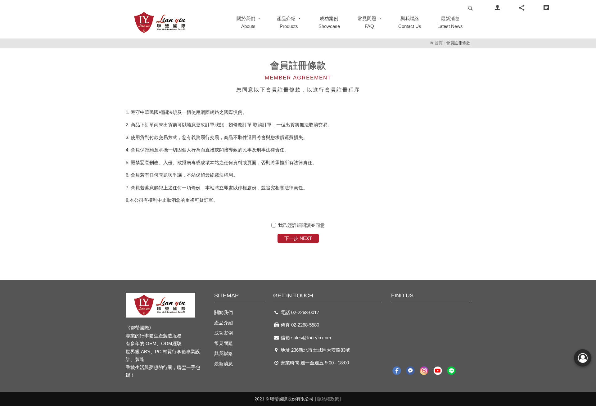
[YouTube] (437, 370)
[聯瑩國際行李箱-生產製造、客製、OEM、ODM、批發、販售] (174, 22)
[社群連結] (521, 8)
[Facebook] (396, 370)
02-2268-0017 (305, 312)
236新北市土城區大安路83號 (320, 350)
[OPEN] (546, 8)
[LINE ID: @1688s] (451, 370)
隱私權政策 (328, 398)
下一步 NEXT (298, 238)
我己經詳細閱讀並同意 (301, 225)
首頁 (438, 43)
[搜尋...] (470, 8)
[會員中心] (497, 8)
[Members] (582, 358)
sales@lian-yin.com (311, 337)
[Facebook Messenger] (410, 370)
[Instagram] (424, 370)
